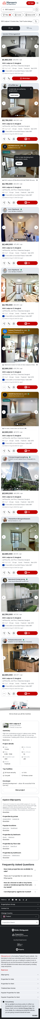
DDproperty (5, 975)
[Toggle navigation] (37, 3)
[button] (7, 740)
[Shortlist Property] (35, 38)
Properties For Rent (7, 984)
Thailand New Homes (8, 988)
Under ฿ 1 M (15, 819)
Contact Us (5, 908)
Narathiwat (14, 828)
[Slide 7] (25, 115)
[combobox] (19, 9)
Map (30, 28)
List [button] (12, 28)
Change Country (6, 913)
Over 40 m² (14, 846)
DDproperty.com (6, 956)
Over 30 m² (6, 846)
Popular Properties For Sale (10, 993)
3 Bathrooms (16, 855)
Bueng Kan (6, 828)
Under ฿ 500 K (7, 819)
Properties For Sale (7, 979)
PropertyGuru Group (8, 904)
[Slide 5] (22, 115)
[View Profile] (20, 34)
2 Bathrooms (6, 855)
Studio (5, 837)
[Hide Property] (31, 38)
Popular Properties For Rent (10, 997)
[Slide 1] (15, 115)
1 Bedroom (11, 837)
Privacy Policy (28, 1008)
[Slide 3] (19, 115)
